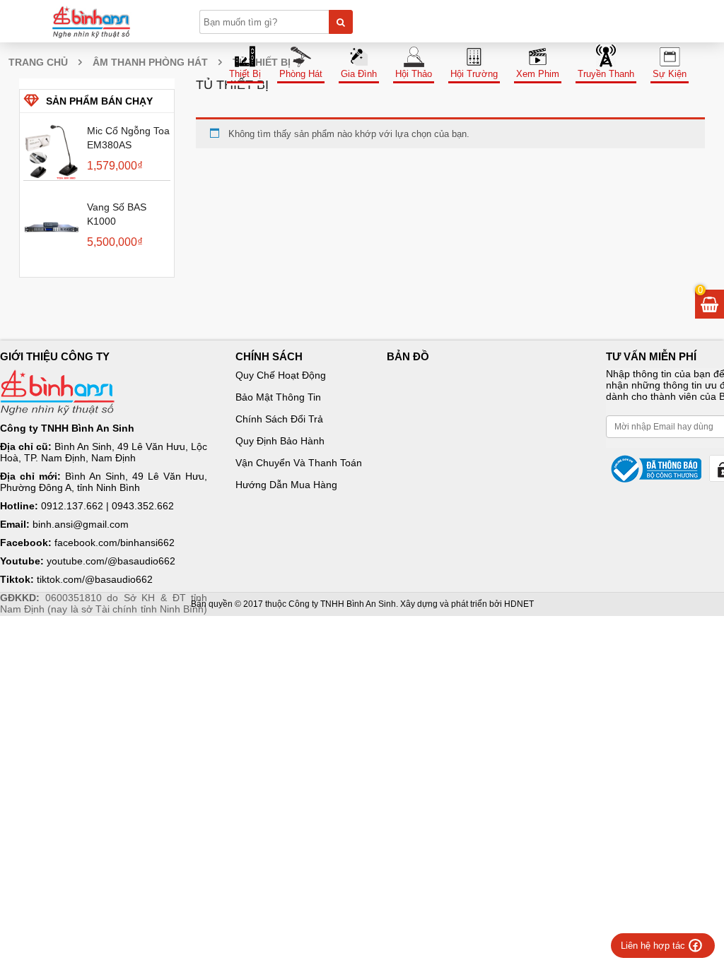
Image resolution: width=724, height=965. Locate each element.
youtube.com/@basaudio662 (111, 561)
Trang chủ (38, 62)
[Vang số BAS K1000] (51, 228)
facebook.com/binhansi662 (114, 542)
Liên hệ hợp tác (653, 945)
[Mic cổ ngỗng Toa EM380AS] (51, 152)
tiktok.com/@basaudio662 (95, 579)
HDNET (519, 604)
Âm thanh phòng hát (150, 62)
